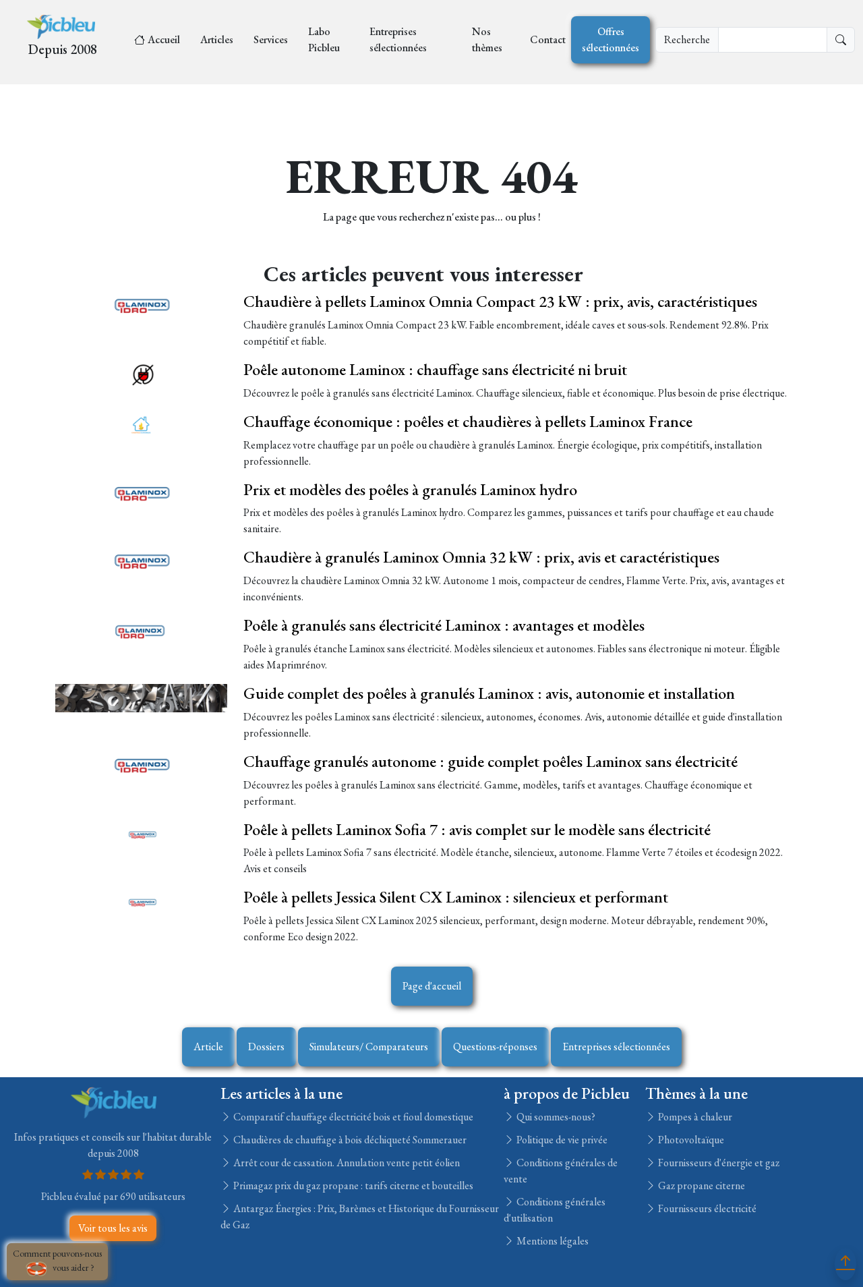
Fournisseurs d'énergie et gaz (717, 1162)
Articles (216, 39)
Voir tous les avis (113, 1228)
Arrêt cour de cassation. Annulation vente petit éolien (345, 1162)
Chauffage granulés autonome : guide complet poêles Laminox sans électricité (490, 761)
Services (271, 39)
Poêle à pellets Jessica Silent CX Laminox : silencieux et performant (455, 896)
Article (208, 1046)
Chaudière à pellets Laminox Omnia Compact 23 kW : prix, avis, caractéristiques (500, 301)
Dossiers (266, 1046)
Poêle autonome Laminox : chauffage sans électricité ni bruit (435, 369)
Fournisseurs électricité (706, 1208)
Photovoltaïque (690, 1140)
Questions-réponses (495, 1046)
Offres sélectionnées (610, 39)
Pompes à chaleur (694, 1117)
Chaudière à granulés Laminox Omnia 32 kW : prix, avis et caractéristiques (481, 556)
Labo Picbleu (324, 39)
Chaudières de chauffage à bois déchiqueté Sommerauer (349, 1140)
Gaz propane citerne (700, 1185)
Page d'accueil (432, 986)
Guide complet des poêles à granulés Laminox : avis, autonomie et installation (489, 693)
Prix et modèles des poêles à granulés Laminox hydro (410, 489)
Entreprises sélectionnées (398, 39)
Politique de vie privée (560, 1140)
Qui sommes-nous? (554, 1117)
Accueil (164, 39)
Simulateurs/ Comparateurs (368, 1046)
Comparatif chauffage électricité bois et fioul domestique (352, 1117)
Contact (548, 39)
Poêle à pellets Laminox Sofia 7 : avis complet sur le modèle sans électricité (477, 829)
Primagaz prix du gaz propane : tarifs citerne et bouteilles (352, 1185)
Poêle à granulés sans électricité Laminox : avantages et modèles (444, 624)
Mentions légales (551, 1241)
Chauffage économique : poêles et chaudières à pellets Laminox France (467, 421)
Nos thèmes (487, 39)
